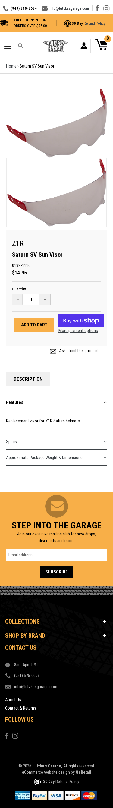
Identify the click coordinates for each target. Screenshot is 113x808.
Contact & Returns (20, 708)
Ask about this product (78, 350)
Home (11, 66)
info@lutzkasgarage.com (69, 8)
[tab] (56, 403)
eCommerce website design (46, 772)
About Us (13, 699)
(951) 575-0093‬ (27, 675)
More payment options (78, 330)
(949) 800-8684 (24, 8)
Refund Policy (94, 23)
